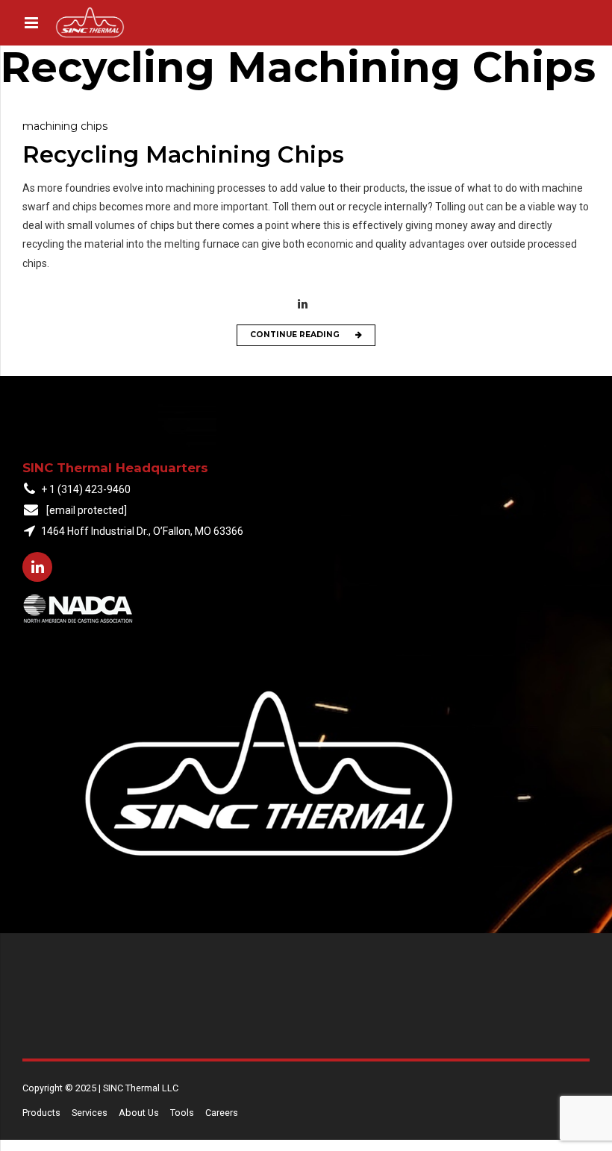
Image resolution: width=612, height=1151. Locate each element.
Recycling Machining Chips (183, 154)
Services (89, 1112)
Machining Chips (64, 126)
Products (41, 1112)
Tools (182, 1112)
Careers (221, 1112)
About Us (139, 1112)
